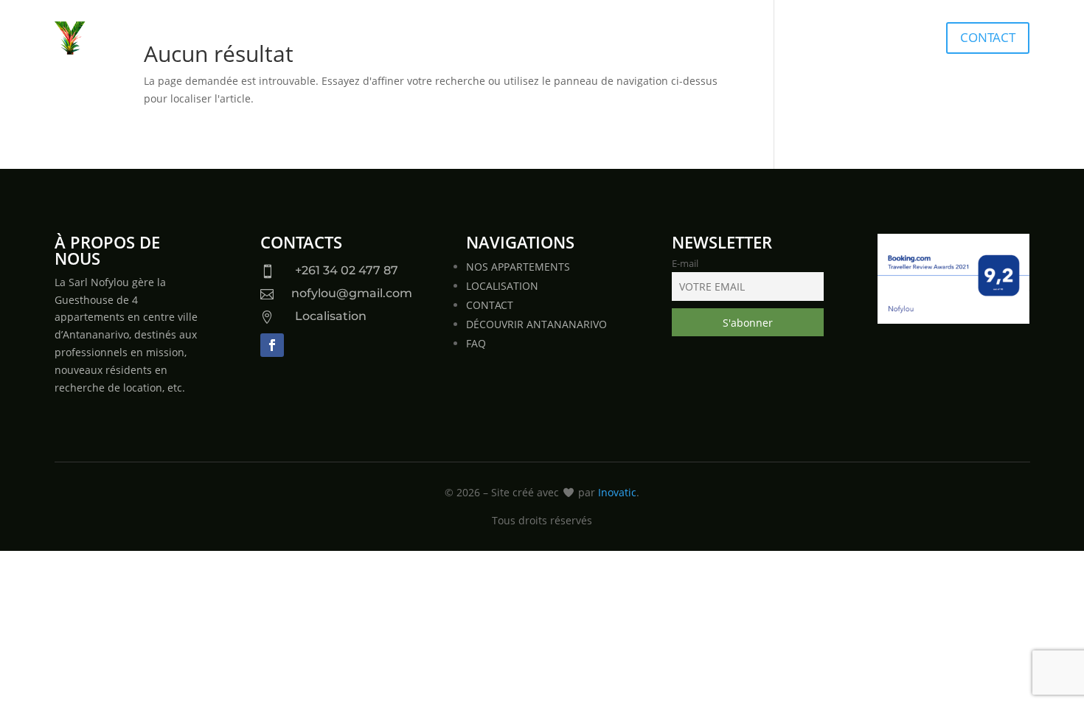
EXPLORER (735, 39)
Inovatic (617, 492)
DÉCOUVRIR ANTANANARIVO (536, 324)
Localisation (330, 316)
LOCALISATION (502, 286)
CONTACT (489, 305)
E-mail (685, 263)
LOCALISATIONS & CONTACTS (604, 39)
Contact (987, 37)
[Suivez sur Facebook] (272, 345)
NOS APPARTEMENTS (444, 39)
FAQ (476, 343)
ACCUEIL (342, 39)
